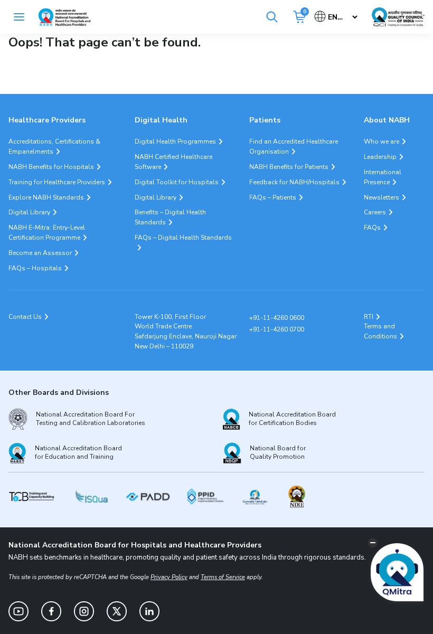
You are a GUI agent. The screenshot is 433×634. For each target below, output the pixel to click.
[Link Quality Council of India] (398, 16)
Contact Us (25, 317)
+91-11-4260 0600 (276, 318)
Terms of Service (223, 577)
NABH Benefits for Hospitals (51, 167)
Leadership (380, 157)
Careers (375, 212)
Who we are (381, 141)
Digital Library (29, 212)
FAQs (372, 227)
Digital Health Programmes (175, 141)
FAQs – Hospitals (35, 268)
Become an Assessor (40, 253)
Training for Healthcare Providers (56, 182)
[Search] (272, 16)
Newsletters (381, 197)
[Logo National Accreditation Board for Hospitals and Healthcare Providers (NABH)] (64, 17)
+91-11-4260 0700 (276, 329)
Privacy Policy (168, 577)
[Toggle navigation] (19, 16)
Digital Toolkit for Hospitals (177, 182)
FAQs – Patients (272, 197)
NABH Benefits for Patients (288, 167)
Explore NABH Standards (46, 197)
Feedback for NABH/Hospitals (294, 182)
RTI (368, 317)
